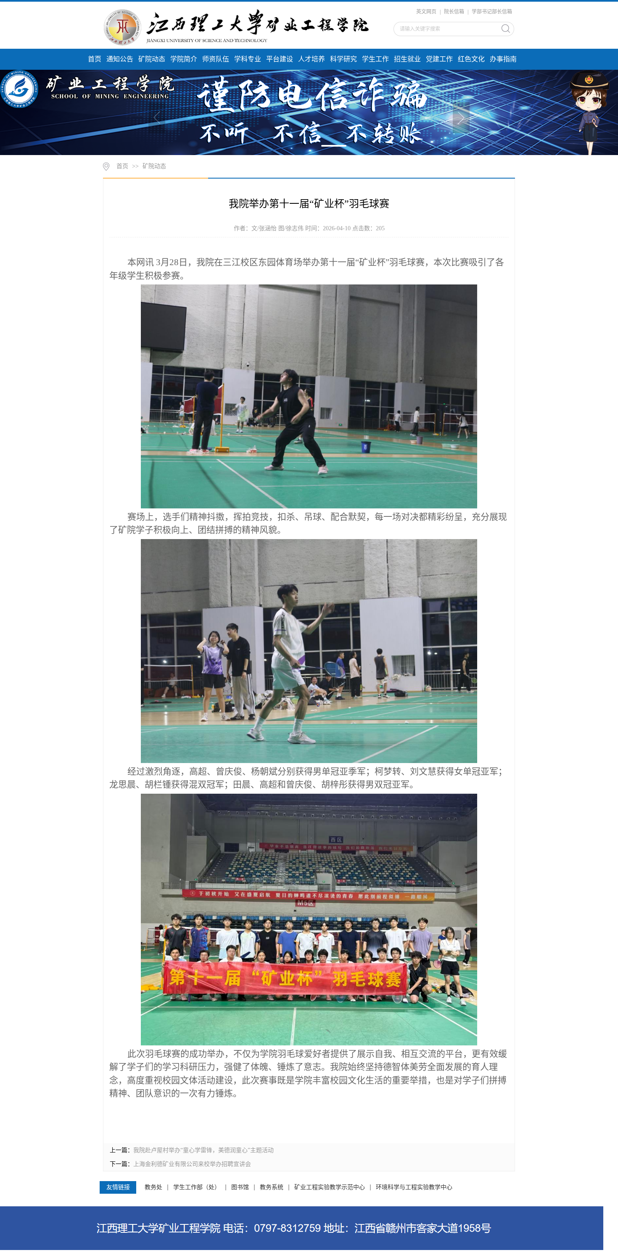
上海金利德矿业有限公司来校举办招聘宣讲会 (192, 1164)
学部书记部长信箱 (492, 12)
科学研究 (343, 59)
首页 (94, 59)
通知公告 (119, 59)
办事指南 (503, 59)
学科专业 (247, 59)
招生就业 (407, 59)
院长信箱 (454, 12)
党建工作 (439, 59)
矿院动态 (151, 59)
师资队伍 (215, 59)
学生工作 (375, 59)
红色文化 (471, 59)
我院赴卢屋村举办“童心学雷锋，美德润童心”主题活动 (203, 1150)
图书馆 (240, 1187)
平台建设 (279, 59)
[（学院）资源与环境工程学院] (240, 26)
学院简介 (183, 59)
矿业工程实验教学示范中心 (329, 1187)
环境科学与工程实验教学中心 (414, 1187)
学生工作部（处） (196, 1187)
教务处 (153, 1187)
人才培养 (311, 59)
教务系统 (271, 1187)
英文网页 (426, 12)
